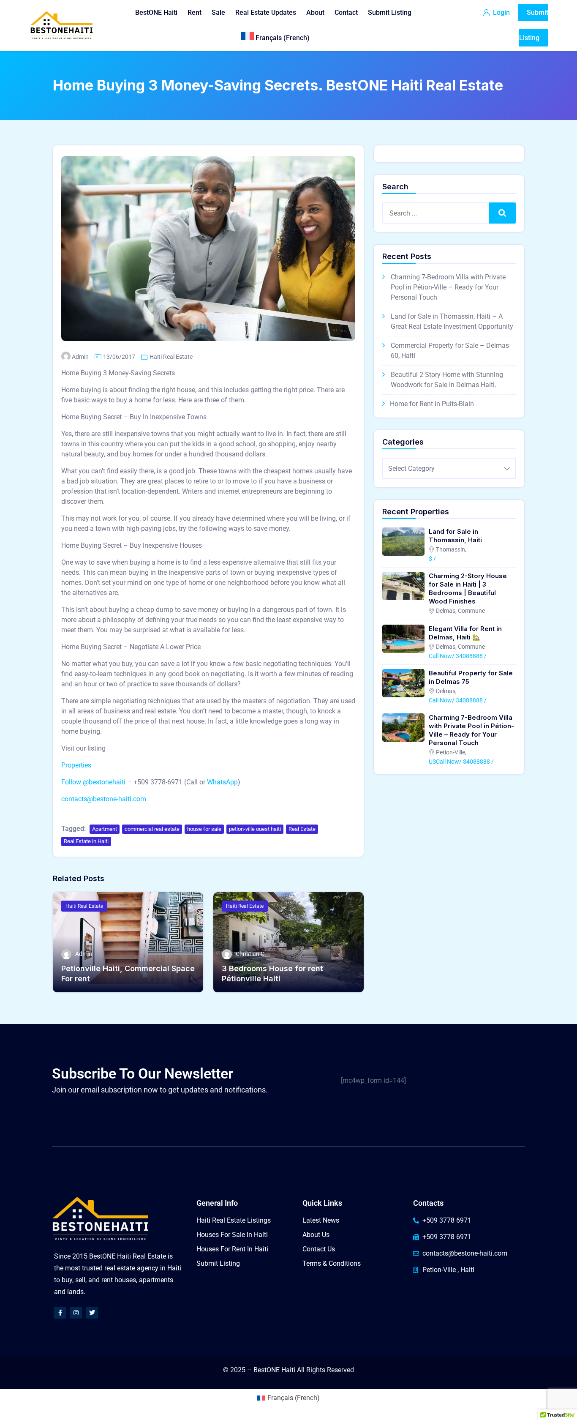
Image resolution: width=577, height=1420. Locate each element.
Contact (346, 12)
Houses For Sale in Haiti (232, 1235)
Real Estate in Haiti (86, 841)
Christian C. (251, 953)
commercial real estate (152, 829)
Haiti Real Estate (171, 356)
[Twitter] (92, 1313)
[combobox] (449, 468)
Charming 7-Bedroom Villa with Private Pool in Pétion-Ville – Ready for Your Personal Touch (448, 287)
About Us (315, 1235)
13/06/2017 (119, 356)
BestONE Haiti (156, 12)
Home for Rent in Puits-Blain (432, 404)
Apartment (104, 829)
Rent (194, 12)
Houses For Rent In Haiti (232, 1249)
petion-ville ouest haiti (255, 829)
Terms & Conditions (331, 1263)
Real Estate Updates (265, 12)
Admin (80, 356)
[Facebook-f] (60, 1313)
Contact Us (318, 1249)
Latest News (320, 1220)
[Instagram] (76, 1313)
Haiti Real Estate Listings (233, 1220)
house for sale (204, 829)
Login (500, 12)
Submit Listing (389, 12)
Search (502, 213)
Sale (218, 12)
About (315, 12)
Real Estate (302, 829)
